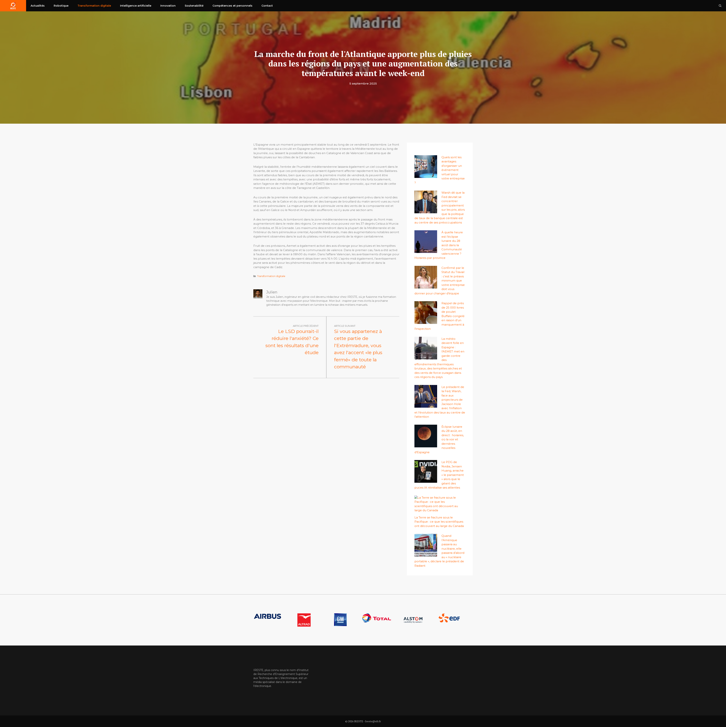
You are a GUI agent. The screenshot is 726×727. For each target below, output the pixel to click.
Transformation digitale (94, 5)
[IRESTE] (13, 5)
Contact (267, 5)
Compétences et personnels (232, 5)
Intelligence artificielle (135, 5)
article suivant (344, 325)
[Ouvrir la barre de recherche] (720, 5)
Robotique (61, 5)
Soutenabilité (194, 5)
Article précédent (306, 325)
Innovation (168, 5)
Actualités (38, 5)
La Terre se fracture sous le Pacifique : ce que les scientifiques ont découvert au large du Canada (439, 522)
